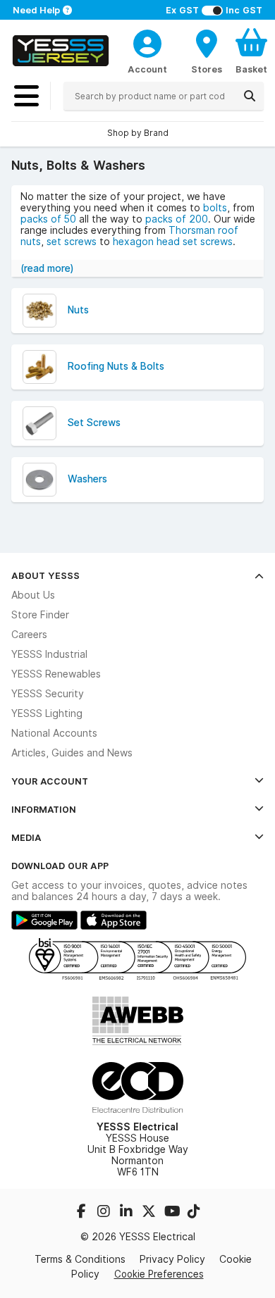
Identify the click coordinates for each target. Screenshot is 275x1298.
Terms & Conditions (80, 1259)
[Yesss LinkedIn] (127, 1212)
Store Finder (40, 614)
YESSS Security (47, 693)
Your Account (49, 781)
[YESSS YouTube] (172, 1212)
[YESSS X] (150, 1212)
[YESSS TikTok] (194, 1212)
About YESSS (45, 575)
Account (147, 69)
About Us (33, 595)
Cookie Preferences (159, 1274)
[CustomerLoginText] (147, 41)
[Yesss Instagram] (105, 1212)
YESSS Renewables (56, 674)
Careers (29, 634)
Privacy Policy (172, 1259)
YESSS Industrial (49, 654)
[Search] (250, 96)
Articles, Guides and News (72, 753)
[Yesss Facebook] (82, 1212)
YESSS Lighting (46, 713)
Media (26, 837)
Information (43, 809)
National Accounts (54, 733)
